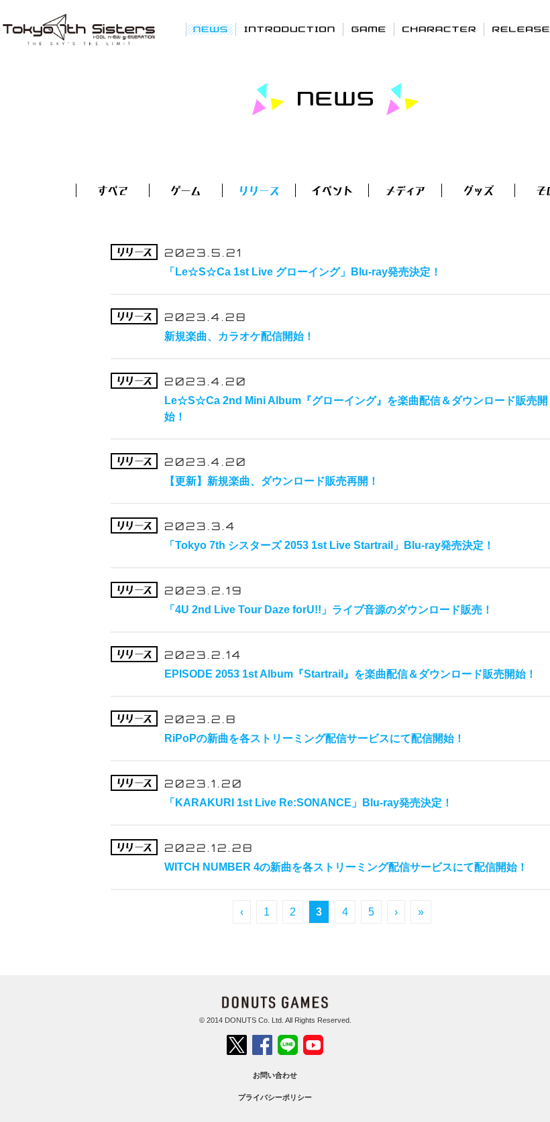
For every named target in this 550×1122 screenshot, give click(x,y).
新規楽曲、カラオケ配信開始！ (239, 336)
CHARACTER (439, 29)
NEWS (210, 29)
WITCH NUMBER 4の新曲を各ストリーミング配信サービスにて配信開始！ (346, 867)
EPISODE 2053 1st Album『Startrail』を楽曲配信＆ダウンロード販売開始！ (350, 674)
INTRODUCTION (289, 29)
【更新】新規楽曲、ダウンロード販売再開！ (271, 481)
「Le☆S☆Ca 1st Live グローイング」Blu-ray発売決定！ (302, 271)
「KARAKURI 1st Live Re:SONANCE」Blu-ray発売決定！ (308, 802)
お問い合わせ (275, 1075)
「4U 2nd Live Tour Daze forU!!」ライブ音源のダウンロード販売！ (328, 609)
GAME (368, 29)
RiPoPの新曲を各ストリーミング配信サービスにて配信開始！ (314, 738)
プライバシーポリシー (275, 1097)
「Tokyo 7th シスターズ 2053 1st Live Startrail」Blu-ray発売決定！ (329, 545)
